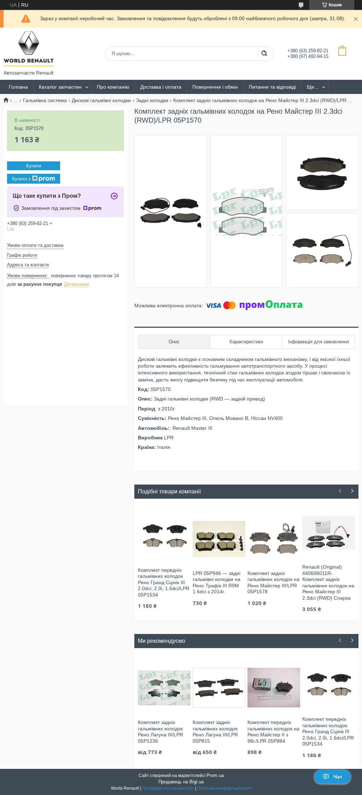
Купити (33, 165)
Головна (18, 87)
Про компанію (113, 87)
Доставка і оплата (160, 87)
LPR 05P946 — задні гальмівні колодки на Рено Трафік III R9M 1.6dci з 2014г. (216, 582)
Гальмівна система (45, 100)
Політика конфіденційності (224, 788)
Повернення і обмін (215, 87)
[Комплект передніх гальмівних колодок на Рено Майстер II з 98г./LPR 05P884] (273, 687)
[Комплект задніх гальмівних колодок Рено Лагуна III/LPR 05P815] (219, 687)
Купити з (21, 179)
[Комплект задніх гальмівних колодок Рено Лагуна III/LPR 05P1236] (164, 687)
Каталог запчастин (60, 87)
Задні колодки (152, 100)
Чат (337, 776)
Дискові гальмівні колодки (101, 100)
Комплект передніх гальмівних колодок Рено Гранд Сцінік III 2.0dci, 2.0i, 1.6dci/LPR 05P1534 (163, 582)
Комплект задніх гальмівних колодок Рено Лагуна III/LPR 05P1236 (160, 731)
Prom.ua (215, 775)
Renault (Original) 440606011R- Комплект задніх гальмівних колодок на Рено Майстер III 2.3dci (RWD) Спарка (328, 582)
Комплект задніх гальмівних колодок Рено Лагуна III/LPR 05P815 (215, 731)
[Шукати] (264, 54)
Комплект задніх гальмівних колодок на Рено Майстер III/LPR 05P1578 (273, 582)
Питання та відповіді (272, 87)
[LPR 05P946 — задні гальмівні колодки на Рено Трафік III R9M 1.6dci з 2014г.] (219, 538)
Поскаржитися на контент (168, 788)
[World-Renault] (28, 48)
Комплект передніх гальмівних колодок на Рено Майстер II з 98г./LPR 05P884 (273, 731)
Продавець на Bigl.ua (181, 781)
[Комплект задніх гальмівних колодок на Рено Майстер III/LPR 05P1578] (273, 538)
